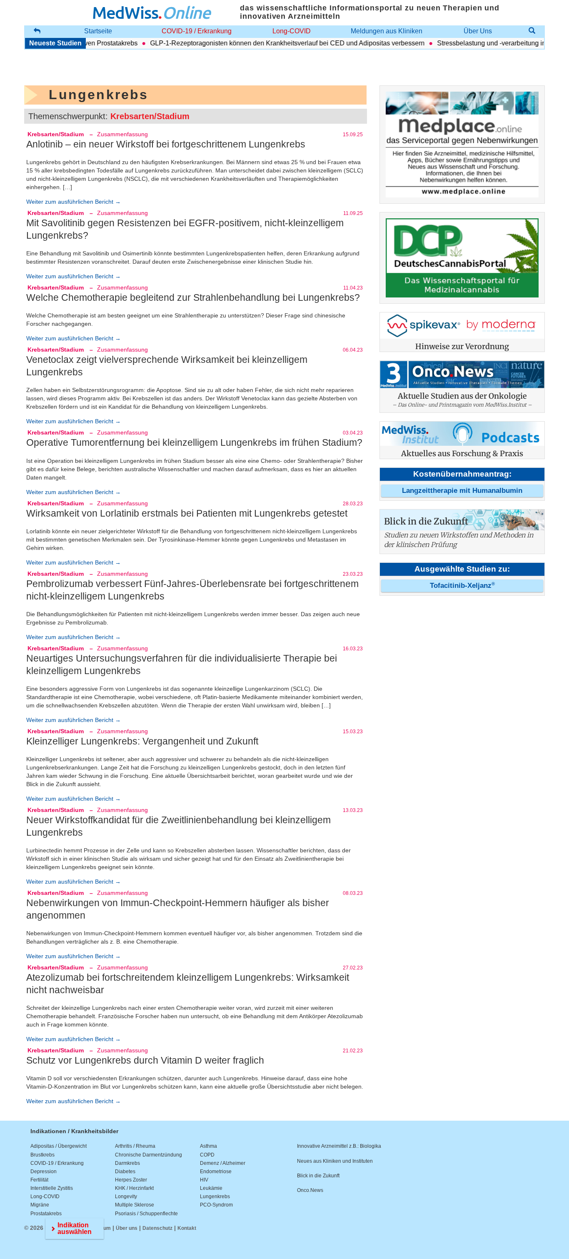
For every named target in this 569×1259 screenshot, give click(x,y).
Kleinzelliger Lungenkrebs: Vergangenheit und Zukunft (142, 741)
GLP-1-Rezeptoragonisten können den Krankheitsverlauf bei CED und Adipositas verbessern (271, 43)
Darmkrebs (127, 1163)
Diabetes (125, 1171)
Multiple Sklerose (134, 1205)
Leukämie (211, 1188)
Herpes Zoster (131, 1180)
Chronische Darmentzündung (148, 1155)
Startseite (98, 31)
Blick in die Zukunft (318, 1176)
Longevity (126, 1196)
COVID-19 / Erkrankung (197, 31)
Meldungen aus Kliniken (386, 31)
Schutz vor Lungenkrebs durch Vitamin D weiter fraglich (145, 1060)
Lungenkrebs (215, 1196)
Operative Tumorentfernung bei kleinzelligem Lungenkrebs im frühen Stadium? (194, 442)
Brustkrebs (42, 1155)
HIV (204, 1180)
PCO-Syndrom (216, 1205)
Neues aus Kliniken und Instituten (335, 1161)
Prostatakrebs (46, 1214)
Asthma (208, 1146)
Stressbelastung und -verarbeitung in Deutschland (495, 43)
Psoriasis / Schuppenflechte (146, 1214)
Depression (43, 1171)
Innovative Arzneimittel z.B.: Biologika (339, 1146)
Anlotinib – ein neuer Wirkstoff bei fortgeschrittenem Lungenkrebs (165, 144)
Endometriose (216, 1171)
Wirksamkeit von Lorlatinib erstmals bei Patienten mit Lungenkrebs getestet (186, 513)
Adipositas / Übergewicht (58, 1146)
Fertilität (39, 1180)
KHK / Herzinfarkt (134, 1188)
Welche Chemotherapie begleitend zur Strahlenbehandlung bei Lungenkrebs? (193, 297)
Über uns (126, 1228)
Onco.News (310, 1190)
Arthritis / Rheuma (135, 1146)
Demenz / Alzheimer (222, 1163)
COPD (207, 1155)
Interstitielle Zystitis (51, 1188)
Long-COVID (291, 31)
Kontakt (186, 1228)
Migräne (39, 1205)
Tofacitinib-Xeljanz (462, 586)
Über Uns (478, 31)
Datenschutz (157, 1228)
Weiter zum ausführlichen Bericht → (73, 201)
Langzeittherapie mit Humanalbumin (462, 491)
